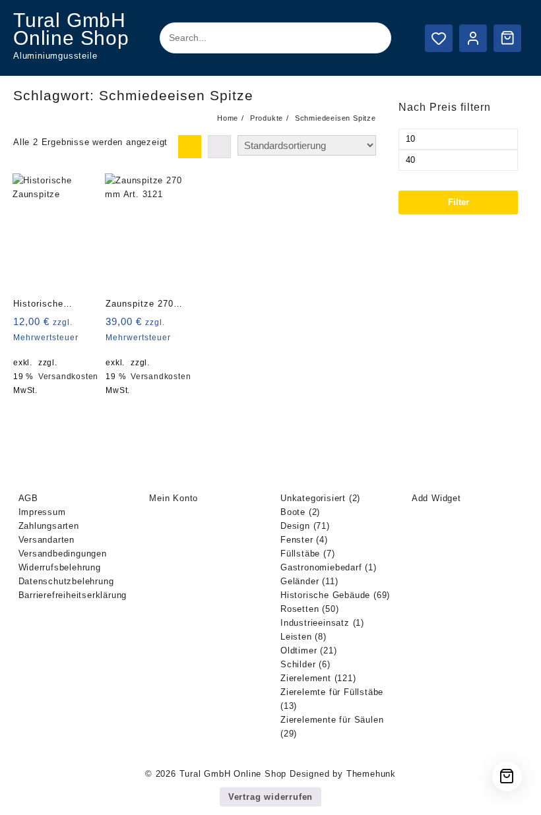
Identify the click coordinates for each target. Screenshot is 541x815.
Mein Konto (173, 498)
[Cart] (507, 37)
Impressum (42, 512)
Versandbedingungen (62, 553)
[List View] (219, 146)
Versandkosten (68, 376)
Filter (458, 202)
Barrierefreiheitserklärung (72, 595)
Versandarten (46, 540)
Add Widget (436, 498)
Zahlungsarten (48, 526)
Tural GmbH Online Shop (71, 29)
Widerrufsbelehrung (59, 567)
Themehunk (371, 774)
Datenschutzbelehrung (66, 581)
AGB (28, 498)
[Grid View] (189, 146)
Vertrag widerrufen (270, 797)
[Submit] (369, 38)
